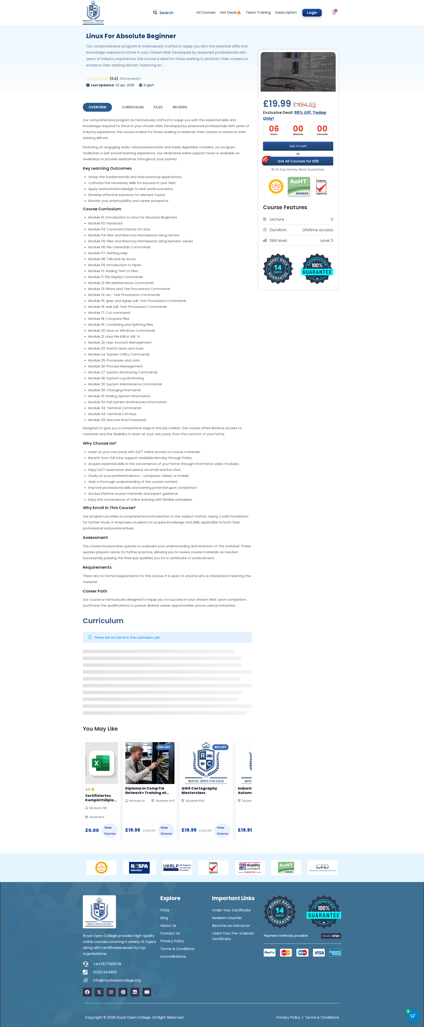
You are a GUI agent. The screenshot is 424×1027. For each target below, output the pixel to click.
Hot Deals (228, 12)
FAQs (158, 107)
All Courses (206, 12)
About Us (168, 925)
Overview (97, 107)
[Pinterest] (123, 992)
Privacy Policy (172, 941)
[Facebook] (87, 992)
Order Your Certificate (231, 910)
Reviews (180, 107)
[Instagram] (111, 992)
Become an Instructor (231, 925)
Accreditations (173, 956)
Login (312, 12)
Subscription (286, 12)
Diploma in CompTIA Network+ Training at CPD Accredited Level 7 (147, 790)
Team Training (258, 12)
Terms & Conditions (177, 948)
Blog (164, 917)
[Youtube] (146, 992)
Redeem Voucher (227, 917)
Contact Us (170, 933)
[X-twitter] (99, 992)
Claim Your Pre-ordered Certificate (233, 936)
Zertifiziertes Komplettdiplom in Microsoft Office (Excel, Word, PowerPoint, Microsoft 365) (101, 798)
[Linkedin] (135, 992)
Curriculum (133, 107)
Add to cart (298, 146)
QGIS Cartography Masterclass (199, 790)
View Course (109, 831)
